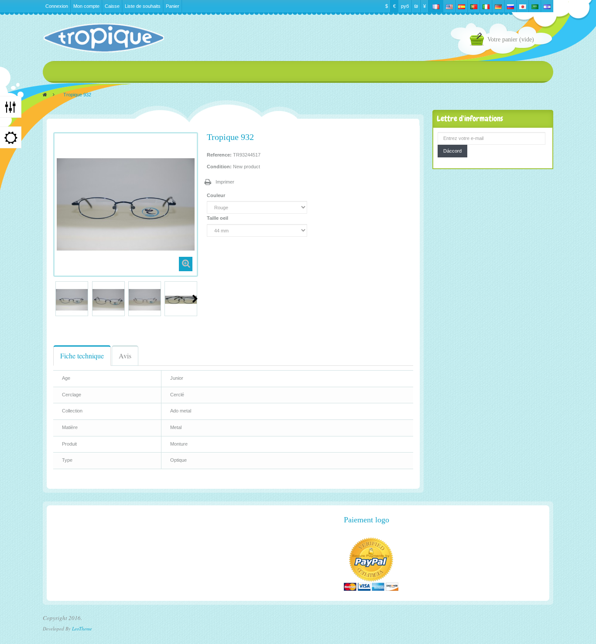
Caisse (112, 6)
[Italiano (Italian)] (486, 6)
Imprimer (225, 181)
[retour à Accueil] (45, 94)
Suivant (195, 298)
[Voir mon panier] (478, 40)
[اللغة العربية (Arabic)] (535, 6)
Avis (125, 355)
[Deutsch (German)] (498, 6)
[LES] (103, 38)
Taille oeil (218, 218)
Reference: (219, 154)
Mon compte (86, 6)
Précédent (56, 298)
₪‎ (416, 6)
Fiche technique (82, 355)
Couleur (216, 195)
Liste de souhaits (143, 6)
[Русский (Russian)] (510, 6)
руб (405, 6)
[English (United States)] (449, 6)
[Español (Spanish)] (462, 6)
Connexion (56, 6)
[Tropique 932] (72, 300)
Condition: (219, 166)
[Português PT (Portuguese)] (474, 6)
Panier (172, 6)
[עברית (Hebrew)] (547, 6)
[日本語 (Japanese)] (523, 6)
